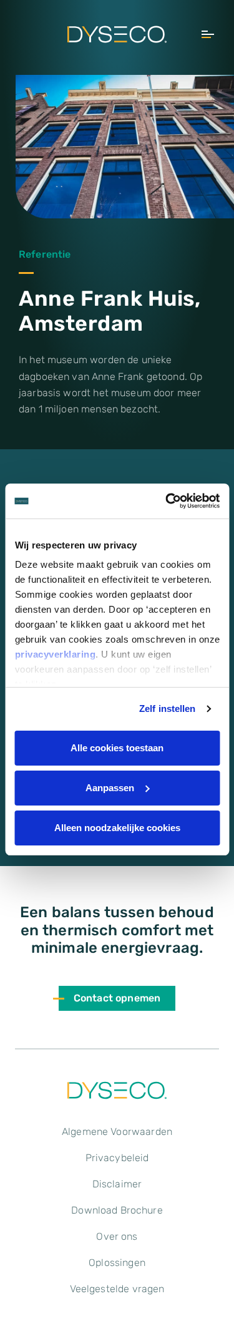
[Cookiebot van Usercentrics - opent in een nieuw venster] (167, 501)
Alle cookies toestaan (117, 748)
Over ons (116, 1236)
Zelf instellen (167, 708)
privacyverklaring (54, 654)
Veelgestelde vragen (117, 1289)
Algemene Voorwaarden (117, 1131)
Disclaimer (117, 1184)
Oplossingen (117, 1262)
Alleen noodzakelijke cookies (117, 827)
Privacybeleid (117, 1158)
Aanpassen (109, 787)
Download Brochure (117, 1210)
